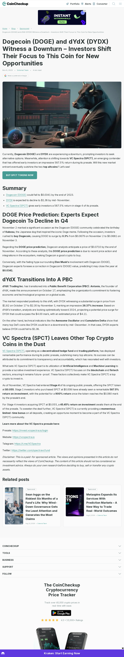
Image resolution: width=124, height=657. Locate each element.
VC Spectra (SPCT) (17, 205)
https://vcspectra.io (24, 437)
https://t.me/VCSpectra (27, 443)
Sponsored (24, 28)
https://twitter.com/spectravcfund (30, 450)
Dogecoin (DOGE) (16, 194)
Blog (13, 28)
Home (4, 28)
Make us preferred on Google (17, 76)
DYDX (9, 200)
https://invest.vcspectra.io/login (30, 430)
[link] (53, 32)
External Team (22, 70)
